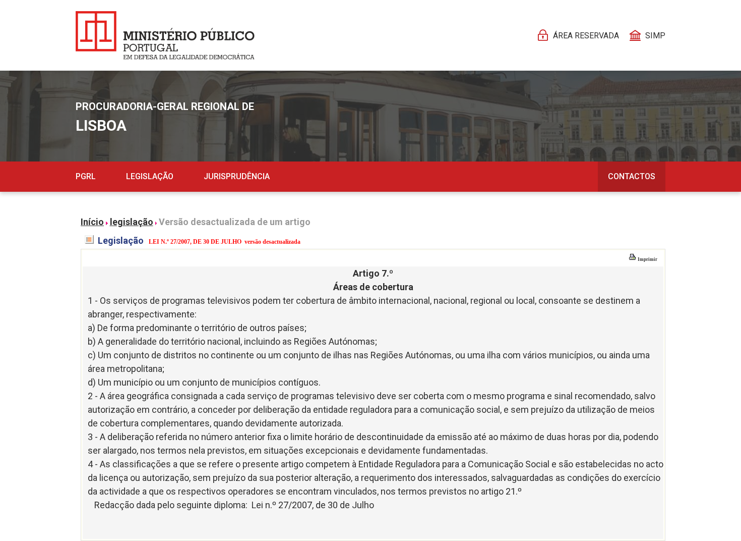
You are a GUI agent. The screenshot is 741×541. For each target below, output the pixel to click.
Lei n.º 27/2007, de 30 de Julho (313, 505)
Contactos (631, 176)
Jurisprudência (237, 176)
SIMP (655, 35)
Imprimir (647, 259)
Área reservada (586, 35)
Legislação (149, 176)
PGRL (86, 176)
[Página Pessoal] (165, 35)
